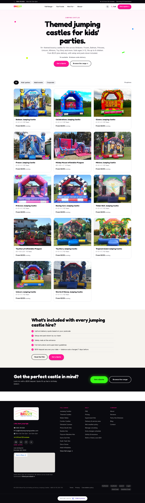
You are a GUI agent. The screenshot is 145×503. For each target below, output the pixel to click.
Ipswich (121, 486)
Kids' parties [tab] (25, 82)
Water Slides (64, 418)
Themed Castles (65, 414)
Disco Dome (64, 444)
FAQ (86, 411)
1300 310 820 (20, 1)
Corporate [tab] (50, 82)
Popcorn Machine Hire (67, 434)
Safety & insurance (91, 434)
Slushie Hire (64, 431)
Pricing (87, 414)
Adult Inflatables (65, 448)
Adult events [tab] (38, 82)
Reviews (113, 414)
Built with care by (72, 498)
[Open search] (107, 6)
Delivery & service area (93, 421)
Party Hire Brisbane (116, 418)
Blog (111, 421)
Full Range (49, 6)
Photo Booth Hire (66, 428)
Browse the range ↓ (80, 63)
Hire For (70, 6)
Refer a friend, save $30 (93, 438)
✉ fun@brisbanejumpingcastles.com (26, 431)
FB (16, 442)
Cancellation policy (88, 487)
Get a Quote (61, 63)
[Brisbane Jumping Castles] (26, 413)
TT (26, 442)
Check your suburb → (28, 476)
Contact (113, 424)
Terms (71, 487)
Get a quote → (124, 6)
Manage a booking (91, 428)
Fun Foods (60, 6)
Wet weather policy (91, 424)
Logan (128, 486)
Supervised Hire (90, 418)
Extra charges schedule (93, 431)
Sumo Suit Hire (65, 438)
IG (21, 442)
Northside (105, 486)
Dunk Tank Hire (65, 441)
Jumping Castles (65, 411)
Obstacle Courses (66, 424)
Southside (114, 486)
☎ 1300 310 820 (19, 428)
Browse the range (120, 379)
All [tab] (16, 82)
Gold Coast (115, 489)
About (80, 6)
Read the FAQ (39, 357)
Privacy (77, 487)
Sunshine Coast (125, 489)
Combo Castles (65, 421)
